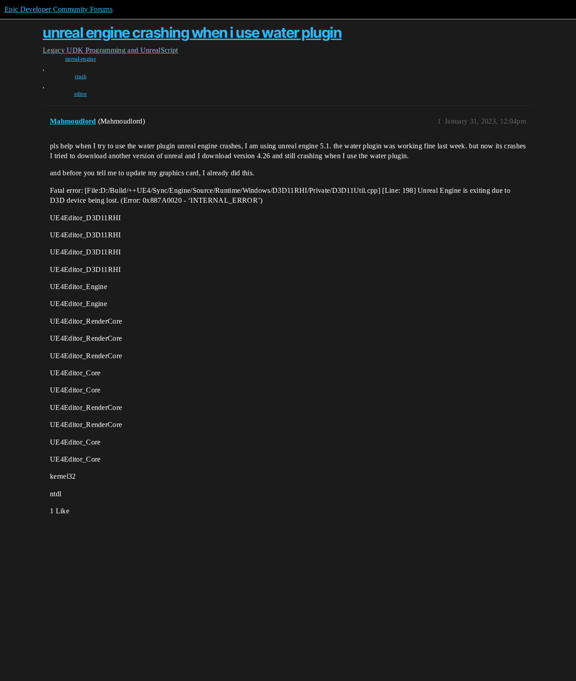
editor (80, 94)
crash (81, 76)
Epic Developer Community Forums (58, 9)
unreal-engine (80, 59)
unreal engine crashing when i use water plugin (192, 32)
